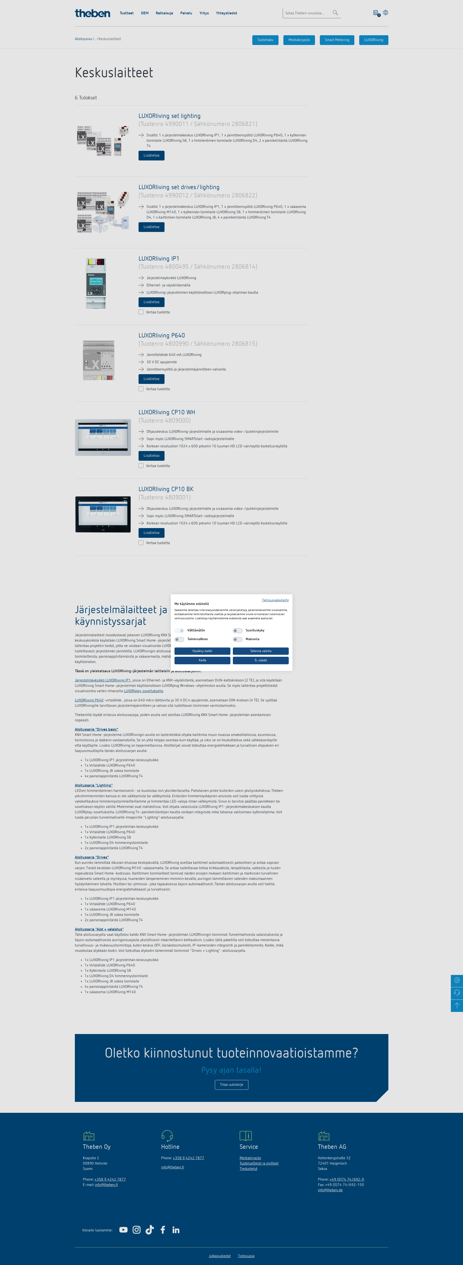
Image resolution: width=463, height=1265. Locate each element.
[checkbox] (179, 630)
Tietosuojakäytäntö (275, 600)
